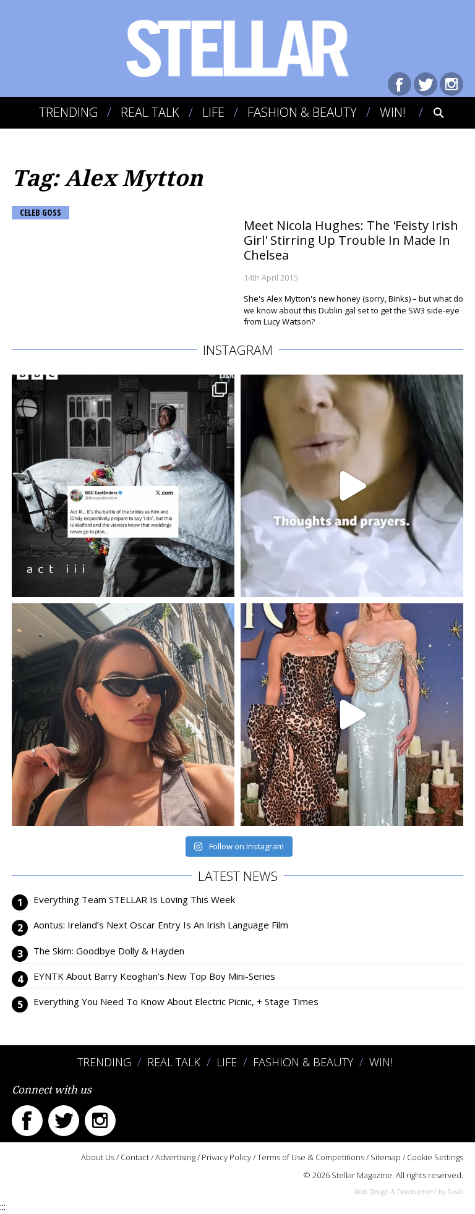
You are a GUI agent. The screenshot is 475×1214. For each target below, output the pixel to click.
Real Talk (150, 112)
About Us (97, 1157)
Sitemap (385, 1157)
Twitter (425, 84)
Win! (393, 112)
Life (213, 112)
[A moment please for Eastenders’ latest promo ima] (123, 486)
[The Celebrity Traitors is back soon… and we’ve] (352, 486)
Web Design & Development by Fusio (408, 1191)
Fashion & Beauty (302, 112)
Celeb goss (40, 212)
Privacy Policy (226, 1157)
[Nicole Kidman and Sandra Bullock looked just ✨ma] (352, 714)
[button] (430, 112)
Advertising (175, 1157)
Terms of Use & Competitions (310, 1157)
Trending (68, 112)
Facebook (399, 84)
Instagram (451, 84)
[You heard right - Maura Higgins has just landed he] (123, 714)
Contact (135, 1157)
